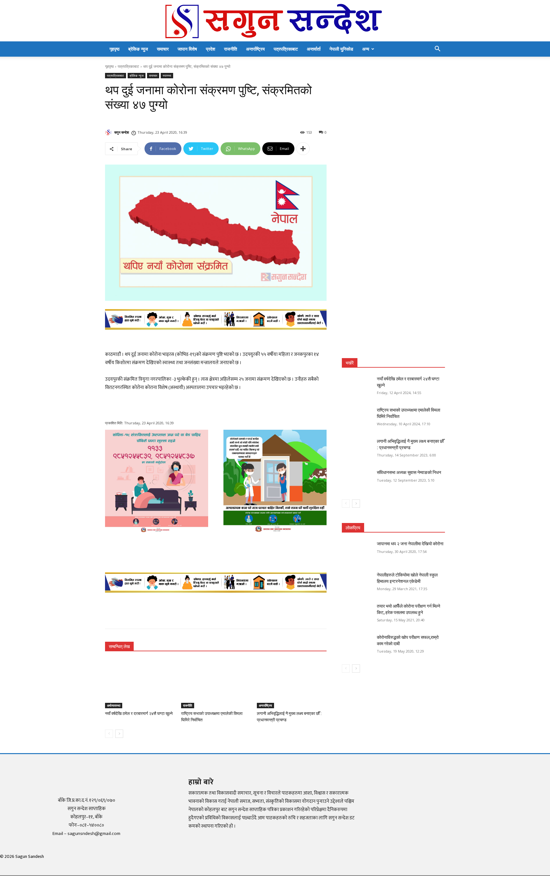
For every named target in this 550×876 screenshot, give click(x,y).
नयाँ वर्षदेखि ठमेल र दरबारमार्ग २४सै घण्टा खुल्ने (139, 713)
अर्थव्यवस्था (113, 705)
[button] (437, 49)
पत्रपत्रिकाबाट (286, 49)
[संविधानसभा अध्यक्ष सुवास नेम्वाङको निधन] (357, 480)
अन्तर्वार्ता (314, 49)
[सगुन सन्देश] (275, 21)
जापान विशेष (187, 49)
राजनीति (230, 49)
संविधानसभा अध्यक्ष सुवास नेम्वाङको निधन (409, 472)
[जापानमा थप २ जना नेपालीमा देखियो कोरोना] (357, 551)
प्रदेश (210, 49)
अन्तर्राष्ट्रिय (255, 49)
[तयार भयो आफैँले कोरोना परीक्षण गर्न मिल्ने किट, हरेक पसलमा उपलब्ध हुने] (357, 614)
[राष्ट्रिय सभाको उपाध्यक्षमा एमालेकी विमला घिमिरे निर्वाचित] (216, 684)
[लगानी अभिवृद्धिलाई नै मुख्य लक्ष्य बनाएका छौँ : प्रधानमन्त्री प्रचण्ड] (292, 684)
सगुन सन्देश (121, 132)
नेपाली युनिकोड (341, 49)
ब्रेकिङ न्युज (138, 49)
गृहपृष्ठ (114, 49)
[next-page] (119, 734)
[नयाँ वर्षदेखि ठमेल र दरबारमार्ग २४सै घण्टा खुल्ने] (140, 684)
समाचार (163, 49)
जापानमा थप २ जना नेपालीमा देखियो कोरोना (410, 543)
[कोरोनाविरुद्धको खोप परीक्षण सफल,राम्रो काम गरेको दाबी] (357, 645)
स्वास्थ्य (167, 75)
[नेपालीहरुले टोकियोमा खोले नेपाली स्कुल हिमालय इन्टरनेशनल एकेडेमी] (357, 583)
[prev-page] (109, 734)
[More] (303, 148)
